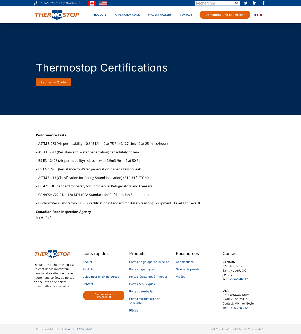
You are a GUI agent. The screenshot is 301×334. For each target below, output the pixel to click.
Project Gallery (160, 14)
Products (99, 14)
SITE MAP (67, 329)
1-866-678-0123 (238, 279)
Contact (186, 14)
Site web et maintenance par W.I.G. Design (237, 329)
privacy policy (83, 329)
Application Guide (127, 14)
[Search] (237, 3)
